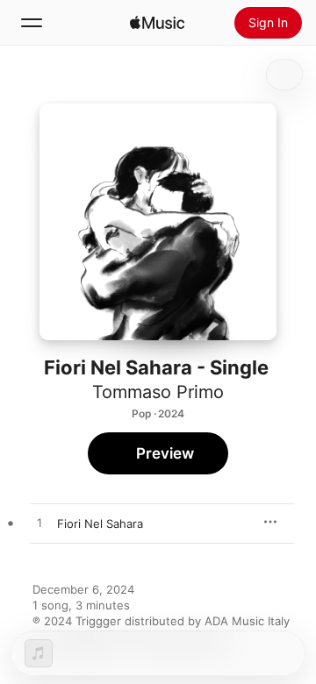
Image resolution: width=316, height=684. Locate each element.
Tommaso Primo (158, 392)
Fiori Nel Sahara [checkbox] (100, 524)
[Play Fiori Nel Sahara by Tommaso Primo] (39, 523)
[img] (157, 23)
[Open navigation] (31, 23)
